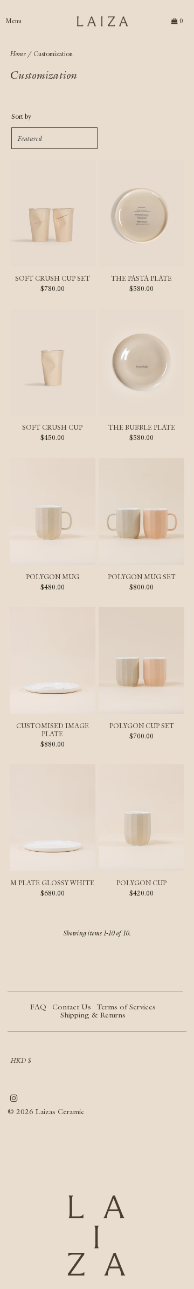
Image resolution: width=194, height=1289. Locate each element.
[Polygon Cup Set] (141, 660)
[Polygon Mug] (52, 511)
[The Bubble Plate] (141, 362)
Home (18, 54)
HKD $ (20, 1060)
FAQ (38, 1007)
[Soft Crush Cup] (52, 362)
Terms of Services (126, 1007)
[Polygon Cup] (141, 817)
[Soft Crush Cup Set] (52, 213)
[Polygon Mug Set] (141, 511)
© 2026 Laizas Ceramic (46, 1111)
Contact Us (71, 1007)
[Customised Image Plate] (52, 660)
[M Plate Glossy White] (52, 817)
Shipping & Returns (93, 1015)
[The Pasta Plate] (141, 213)
